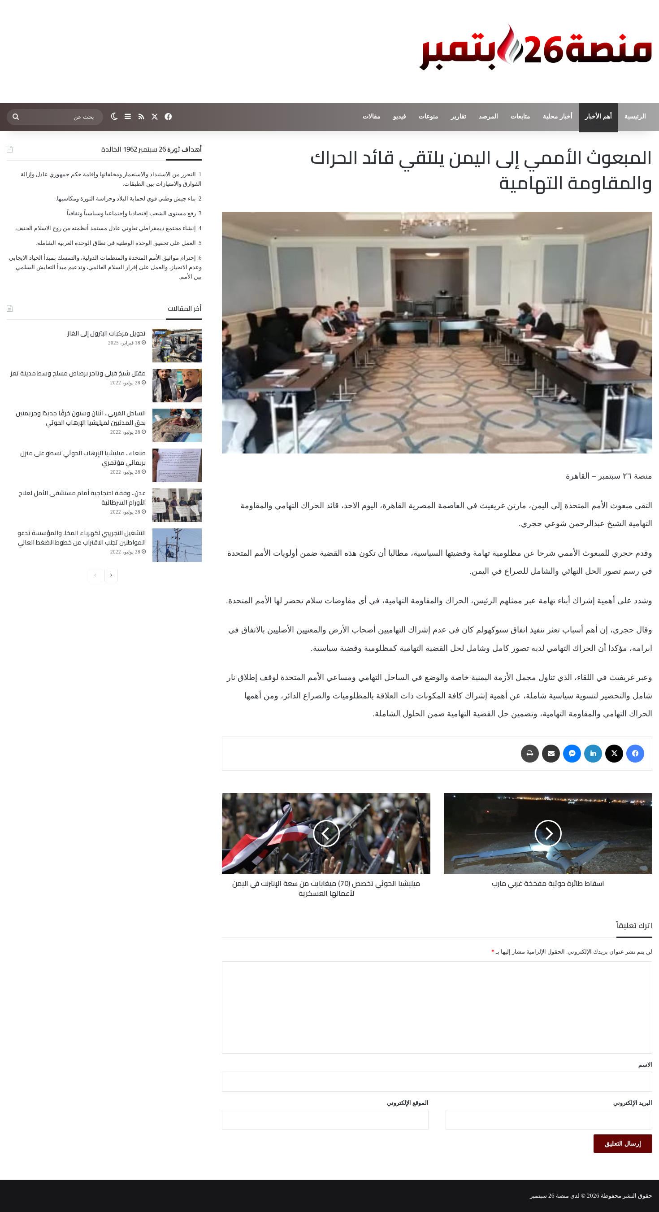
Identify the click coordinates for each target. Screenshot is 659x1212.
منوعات (428, 116)
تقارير (458, 116)
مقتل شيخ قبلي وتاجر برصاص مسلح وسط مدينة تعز (78, 373)
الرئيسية (635, 116)
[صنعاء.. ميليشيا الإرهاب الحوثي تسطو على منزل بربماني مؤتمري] (177, 465)
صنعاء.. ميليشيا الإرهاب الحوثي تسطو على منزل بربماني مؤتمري (83, 457)
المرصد (488, 116)
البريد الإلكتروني (632, 1102)
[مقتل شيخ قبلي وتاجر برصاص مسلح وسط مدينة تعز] (177, 385)
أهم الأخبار (598, 116)
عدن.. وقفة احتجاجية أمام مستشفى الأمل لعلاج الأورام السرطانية (82, 497)
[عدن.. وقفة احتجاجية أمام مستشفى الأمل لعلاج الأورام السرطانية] (177, 505)
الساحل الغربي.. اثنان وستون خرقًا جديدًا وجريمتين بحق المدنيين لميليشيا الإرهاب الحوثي (81, 417)
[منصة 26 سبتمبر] (533, 51)
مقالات (372, 116)
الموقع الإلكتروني (408, 1102)
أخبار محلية (557, 116)
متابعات (520, 116)
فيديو (399, 116)
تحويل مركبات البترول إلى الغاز (106, 333)
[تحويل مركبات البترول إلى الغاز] (177, 345)
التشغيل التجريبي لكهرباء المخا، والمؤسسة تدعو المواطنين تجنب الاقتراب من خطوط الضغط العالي (81, 537)
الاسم (645, 1064)
